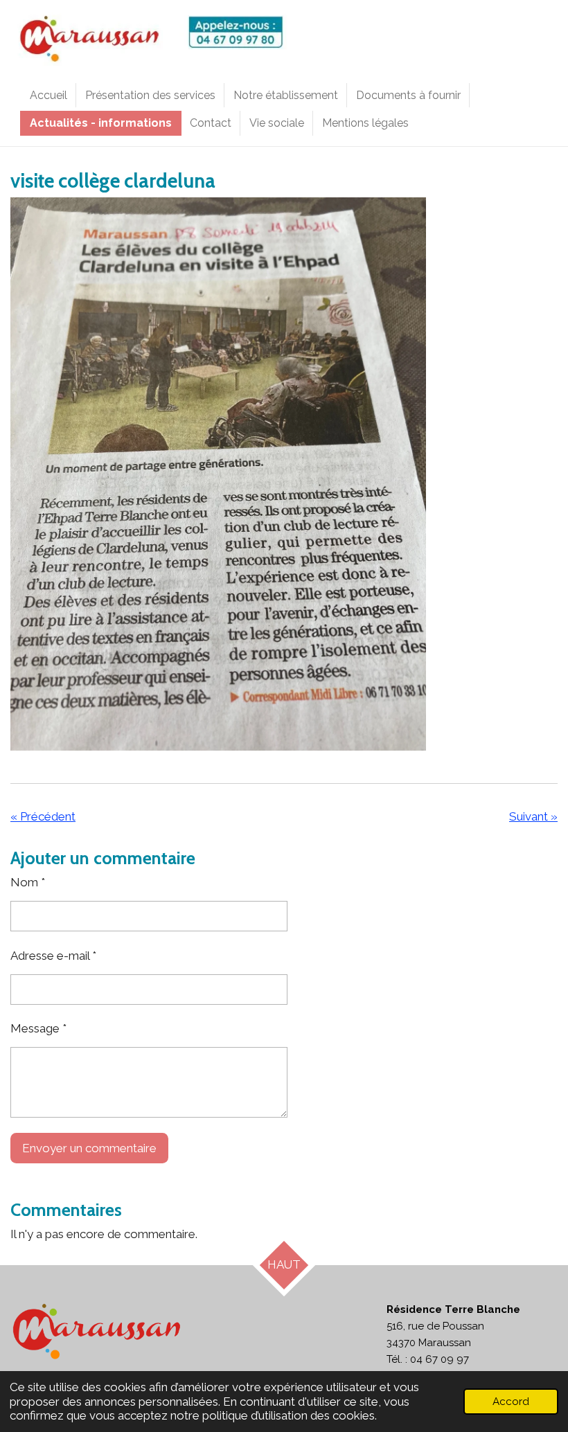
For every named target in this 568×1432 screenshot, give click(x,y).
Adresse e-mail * (53, 956)
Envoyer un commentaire (89, 1148)
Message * (38, 1028)
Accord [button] (510, 1401)
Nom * (27, 882)
